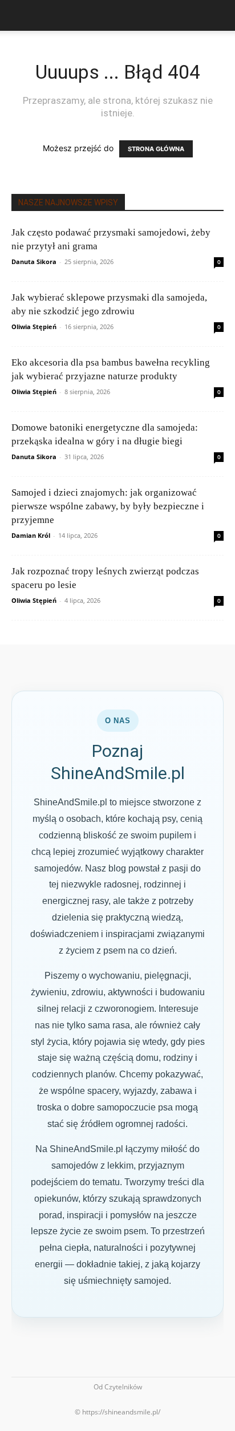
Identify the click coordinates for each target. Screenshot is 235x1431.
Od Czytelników (118, 1387)
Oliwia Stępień (33, 326)
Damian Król (30, 535)
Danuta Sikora (33, 261)
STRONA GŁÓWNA (156, 149)
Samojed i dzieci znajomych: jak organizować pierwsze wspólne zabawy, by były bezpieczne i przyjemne (107, 506)
